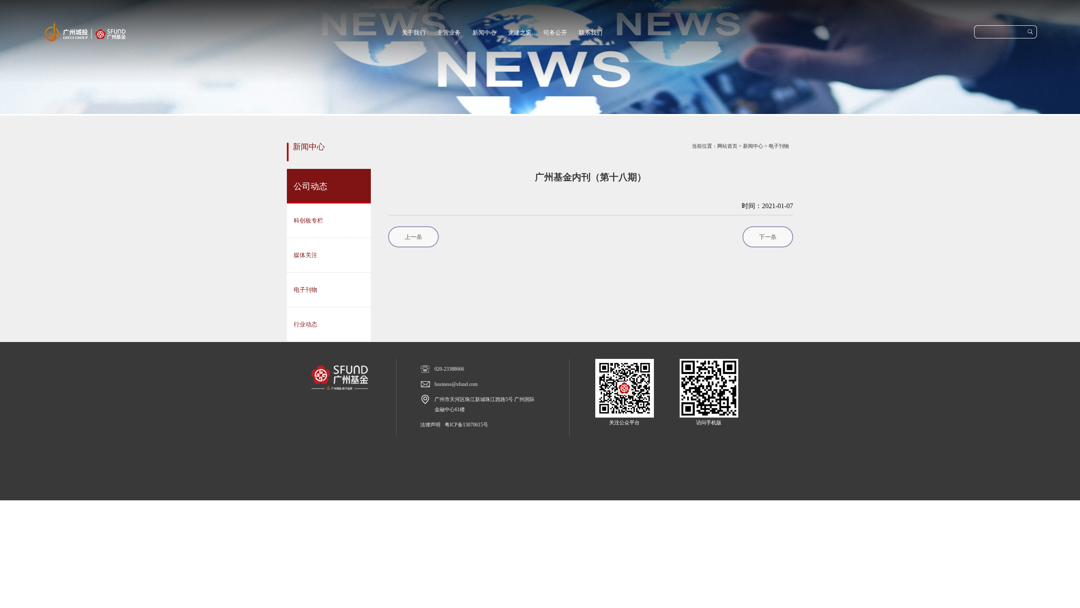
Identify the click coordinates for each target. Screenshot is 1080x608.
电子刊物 (779, 146)
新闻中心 (484, 33)
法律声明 (430, 425)
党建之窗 (520, 33)
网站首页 (727, 146)
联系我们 (590, 33)
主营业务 (449, 33)
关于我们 (413, 33)
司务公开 (555, 33)
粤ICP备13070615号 (466, 425)
